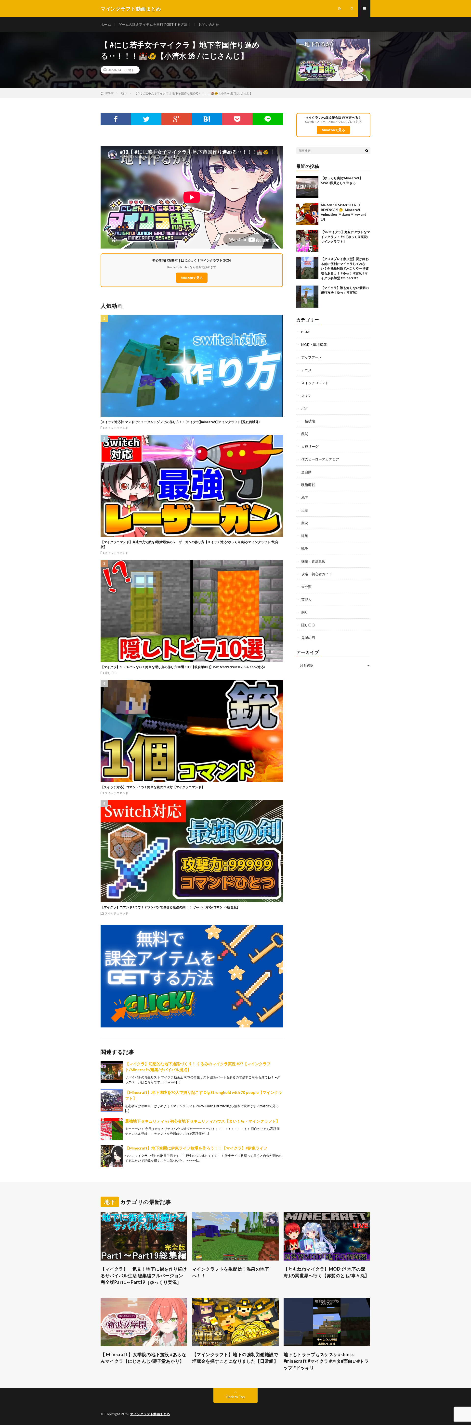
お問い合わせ (208, 24)
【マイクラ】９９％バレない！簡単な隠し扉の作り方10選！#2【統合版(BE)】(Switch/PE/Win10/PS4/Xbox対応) (183, 667)
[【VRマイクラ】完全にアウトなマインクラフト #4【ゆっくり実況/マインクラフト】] (307, 241)
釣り (304, 612)
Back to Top (235, 1397)
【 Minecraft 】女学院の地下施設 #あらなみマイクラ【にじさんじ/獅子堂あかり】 (143, 1358)
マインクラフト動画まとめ (150, 1414)
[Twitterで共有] (146, 119)
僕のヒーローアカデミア (320, 459)
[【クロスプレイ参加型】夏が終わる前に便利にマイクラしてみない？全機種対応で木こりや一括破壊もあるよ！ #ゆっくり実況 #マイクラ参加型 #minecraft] (307, 268)
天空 (304, 510)
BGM (305, 332)
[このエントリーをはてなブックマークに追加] (207, 119)
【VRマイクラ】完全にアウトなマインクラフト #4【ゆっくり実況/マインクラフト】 (345, 236)
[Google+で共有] (176, 119)
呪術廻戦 (308, 485)
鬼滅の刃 (308, 638)
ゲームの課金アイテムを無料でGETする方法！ (154, 24)
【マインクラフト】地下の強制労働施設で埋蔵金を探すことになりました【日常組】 (235, 1358)
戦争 (304, 548)
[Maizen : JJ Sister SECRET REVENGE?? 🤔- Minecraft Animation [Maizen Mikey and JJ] (307, 214)
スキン (306, 395)
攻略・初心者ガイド (316, 574)
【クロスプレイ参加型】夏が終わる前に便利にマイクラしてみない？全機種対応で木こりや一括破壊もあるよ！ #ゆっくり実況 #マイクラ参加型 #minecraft (345, 268)
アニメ (306, 370)
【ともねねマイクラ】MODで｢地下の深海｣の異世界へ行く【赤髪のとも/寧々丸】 (326, 1272)
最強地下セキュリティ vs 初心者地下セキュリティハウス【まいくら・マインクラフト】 (202, 1121)
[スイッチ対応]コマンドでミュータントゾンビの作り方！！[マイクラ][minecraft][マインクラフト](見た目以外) (180, 422)
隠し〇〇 (111, 672)
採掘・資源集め (313, 561)
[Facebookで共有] (116, 119)
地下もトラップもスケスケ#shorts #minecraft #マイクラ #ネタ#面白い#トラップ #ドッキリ (326, 1361)
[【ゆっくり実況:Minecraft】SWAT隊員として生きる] (307, 187)
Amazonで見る (192, 278)
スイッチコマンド (116, 427)
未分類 (306, 587)
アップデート (311, 357)
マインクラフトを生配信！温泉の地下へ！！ (230, 1272)
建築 (304, 536)
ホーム (106, 24)
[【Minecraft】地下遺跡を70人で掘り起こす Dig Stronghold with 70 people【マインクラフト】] (112, 1100)
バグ (304, 408)
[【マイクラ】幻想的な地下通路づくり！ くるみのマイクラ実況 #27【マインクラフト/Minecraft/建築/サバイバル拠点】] (112, 1072)
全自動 (306, 472)
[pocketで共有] (237, 119)
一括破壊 (308, 421)
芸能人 (306, 599)
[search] (366, 150)
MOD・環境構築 (314, 344)
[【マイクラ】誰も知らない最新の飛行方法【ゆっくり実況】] (307, 297)
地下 (131, 69)
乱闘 (304, 434)
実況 (304, 523)
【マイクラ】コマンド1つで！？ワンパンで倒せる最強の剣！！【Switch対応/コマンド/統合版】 (170, 907)
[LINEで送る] (267, 119)
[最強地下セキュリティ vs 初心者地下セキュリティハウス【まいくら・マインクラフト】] (112, 1129)
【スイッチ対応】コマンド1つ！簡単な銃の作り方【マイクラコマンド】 (153, 787)
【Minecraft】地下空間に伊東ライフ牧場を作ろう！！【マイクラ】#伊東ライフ (196, 1148)
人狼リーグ (309, 446)
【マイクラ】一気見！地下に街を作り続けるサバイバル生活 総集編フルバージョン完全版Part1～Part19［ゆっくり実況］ (144, 1275)
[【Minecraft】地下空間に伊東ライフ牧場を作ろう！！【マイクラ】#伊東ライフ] (112, 1156)
